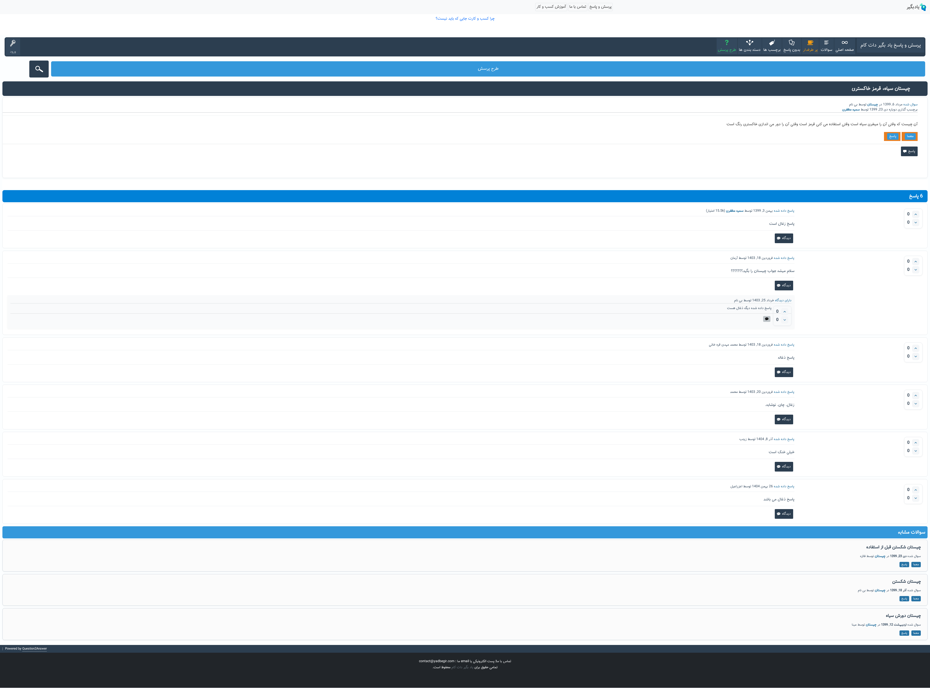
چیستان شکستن (906, 581)
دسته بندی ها (749, 50)
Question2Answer (34, 648)
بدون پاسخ (791, 50)
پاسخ (892, 136)
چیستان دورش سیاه (903, 615)
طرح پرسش (727, 50)
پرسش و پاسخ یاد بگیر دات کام (890, 45)
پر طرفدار (810, 50)
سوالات (826, 50)
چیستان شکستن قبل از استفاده (893, 547)
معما (910, 136)
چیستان (872, 104)
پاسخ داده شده (784, 211)
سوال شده (910, 104)
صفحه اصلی (845, 50)
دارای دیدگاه (783, 300)
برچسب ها (772, 50)
